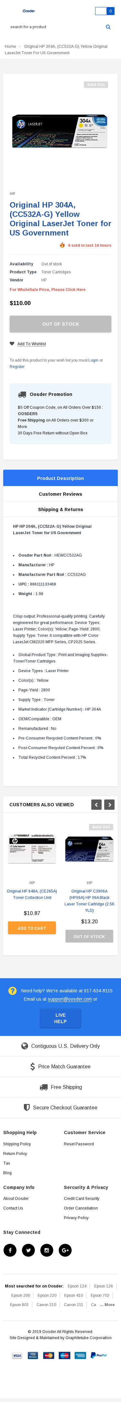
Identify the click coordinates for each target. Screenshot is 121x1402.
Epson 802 (19, 1305)
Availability (21, 264)
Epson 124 (77, 1286)
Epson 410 (73, 1295)
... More (107, 1305)
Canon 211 (73, 1305)
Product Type (23, 272)
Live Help (60, 1018)
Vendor (16, 280)
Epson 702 (100, 1295)
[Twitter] (28, 1250)
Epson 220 (47, 1295)
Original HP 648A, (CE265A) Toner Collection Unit (32, 894)
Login (93, 360)
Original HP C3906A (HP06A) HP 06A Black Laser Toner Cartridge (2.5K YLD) (90, 901)
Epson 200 (20, 1295)
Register (17, 366)
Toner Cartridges (56, 272)
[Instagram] (47, 1250)
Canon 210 (46, 1305)
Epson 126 (103, 1286)
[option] (32, 882)
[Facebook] (10, 1250)
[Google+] (65, 1250)
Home (10, 46)
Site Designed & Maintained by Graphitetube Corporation (61, 1338)
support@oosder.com (70, 999)
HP (12, 194)
